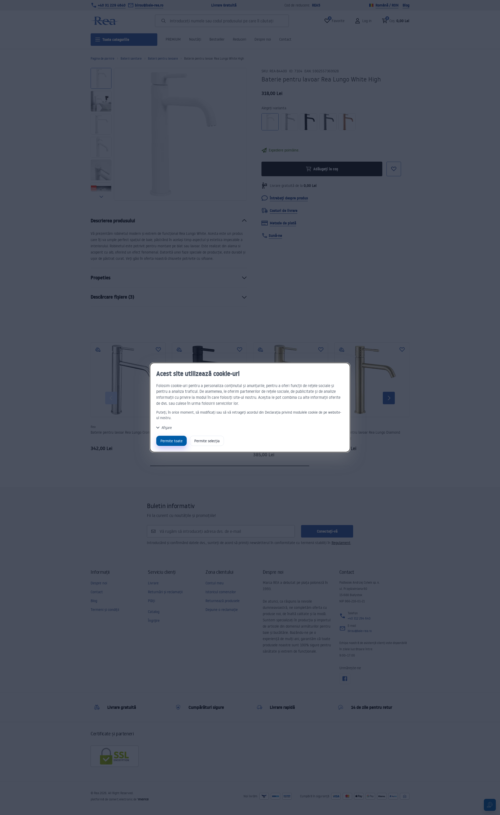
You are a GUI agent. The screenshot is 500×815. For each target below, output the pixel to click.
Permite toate (171, 440)
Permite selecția (207, 440)
